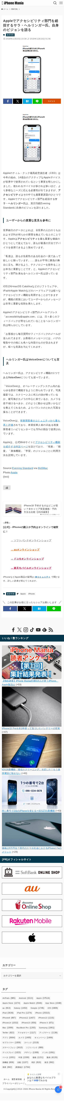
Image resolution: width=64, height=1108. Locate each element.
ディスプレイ (12, 1052)
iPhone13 (46, 1018)
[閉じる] (59, 1074)
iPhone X (47, 1023)
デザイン (31, 1052)
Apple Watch (33, 1003)
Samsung (46, 1028)
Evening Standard (22, 468)
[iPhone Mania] (12, 3)
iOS (53, 1008)
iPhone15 (29, 1023)
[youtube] (38, 630)
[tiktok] (32, 630)
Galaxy (20, 1008)
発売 (49, 1062)
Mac (8, 1028)
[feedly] (44, 630)
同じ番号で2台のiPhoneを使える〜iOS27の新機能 (28, 810)
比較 (22, 1062)
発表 (7, 1067)
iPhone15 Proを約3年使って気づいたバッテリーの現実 (31, 728)
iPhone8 (9, 1018)
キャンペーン (44, 1037)
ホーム (7, 1079)
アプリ (9, 1037)
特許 (36, 1062)
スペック (31, 1042)
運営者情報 (17, 1079)
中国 (23, 1057)
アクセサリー (27, 1032)
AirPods (9, 998)
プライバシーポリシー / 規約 (15, 1083)
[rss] (50, 630)
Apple (14, 472)
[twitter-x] (19, 630)
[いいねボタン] (7, 487)
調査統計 (22, 1067)
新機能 (8, 1062)
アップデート (48, 1032)
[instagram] (25, 630)
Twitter (8, 1032)
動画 (52, 1057)
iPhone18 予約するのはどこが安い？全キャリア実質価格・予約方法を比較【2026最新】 (41, 508)
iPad (8, 1013)
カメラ (24, 1037)
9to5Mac (43, 468)
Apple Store (11, 1003)
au (7, 1008)
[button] (7, 101)
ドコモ (48, 1052)
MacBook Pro (26, 1028)
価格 (38, 1057)
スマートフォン (13, 1047)
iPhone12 (27, 1018)
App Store (53, 1003)
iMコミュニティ (42, 577)
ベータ (9, 1057)
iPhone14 (10, 1023)
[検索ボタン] (55, 3)
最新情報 (10, 35)
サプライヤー (12, 1042)
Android (26, 998)
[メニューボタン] (61, 3)
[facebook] (13, 630)
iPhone (31, 594)
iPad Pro (24, 1013)
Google (37, 1008)
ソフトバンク (34, 1047)
